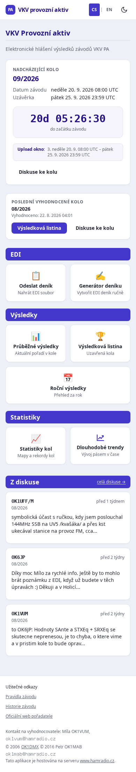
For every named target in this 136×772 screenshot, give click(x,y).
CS (94, 10)
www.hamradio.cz (97, 761)
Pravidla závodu (21, 697)
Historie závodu (21, 706)
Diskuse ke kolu (38, 172)
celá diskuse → (111, 482)
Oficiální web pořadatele (29, 716)
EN (109, 10)
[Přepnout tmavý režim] (124, 9)
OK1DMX (30, 747)
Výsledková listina (39, 228)
